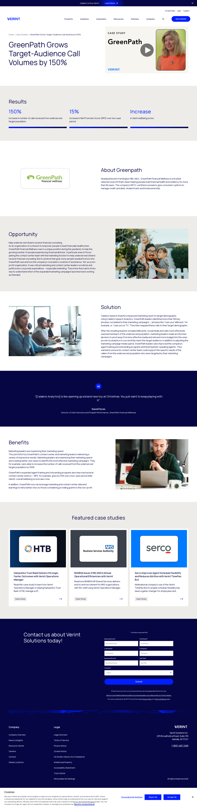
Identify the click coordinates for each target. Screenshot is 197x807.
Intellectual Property (63, 762)
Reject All (153, 797)
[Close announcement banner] (192, 3)
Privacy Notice (60, 745)
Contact (12, 756)
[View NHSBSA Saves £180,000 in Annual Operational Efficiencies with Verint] (98, 567)
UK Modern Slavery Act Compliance (69, 756)
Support (186, 11)
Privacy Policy (147, 699)
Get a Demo (181, 19)
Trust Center (59, 773)
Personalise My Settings (64, 779)
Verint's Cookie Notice (84, 804)
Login (179, 11)
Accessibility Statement (64, 767)
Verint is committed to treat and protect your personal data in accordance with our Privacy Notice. (138, 695)
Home (12, 34)
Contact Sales (170, 11)
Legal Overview (60, 734)
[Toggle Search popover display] (163, 19)
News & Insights (16, 740)
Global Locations (16, 762)
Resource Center (16, 745)
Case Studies (22, 34)
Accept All (172, 797)
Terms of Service (160, 699)
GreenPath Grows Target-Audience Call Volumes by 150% (55, 34)
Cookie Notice (60, 751)
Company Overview (17, 734)
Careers (12, 751)
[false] (193, 797)
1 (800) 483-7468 (180, 745)
